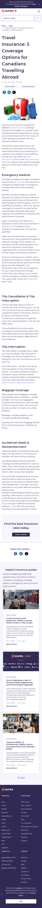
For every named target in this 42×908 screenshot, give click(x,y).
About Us (24, 857)
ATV (3, 844)
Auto (3, 802)
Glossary (24, 841)
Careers (23, 861)
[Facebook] (4, 92)
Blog (10, 26)
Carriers (24, 812)
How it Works (26, 805)
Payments (24, 830)
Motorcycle (6, 830)
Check (14, 506)
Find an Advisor (26, 809)
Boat (3, 841)
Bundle (4, 809)
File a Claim (25, 816)
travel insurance (28, 86)
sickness (21, 182)
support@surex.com (9, 857)
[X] (14, 92)
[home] (8, 791)
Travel (4, 827)
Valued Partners (26, 834)
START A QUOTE (21, 534)
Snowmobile (6, 834)
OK (21, 901)
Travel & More (10, 86)
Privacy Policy (26, 879)
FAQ (22, 819)
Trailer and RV (7, 837)
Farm (3, 823)
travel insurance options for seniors (18, 383)
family (9, 226)
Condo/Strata (6, 816)
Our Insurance (26, 823)
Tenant (4, 819)
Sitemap (24, 837)
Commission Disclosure (29, 827)
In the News (25, 875)
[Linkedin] (9, 92)
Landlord (5, 848)
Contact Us (25, 871)
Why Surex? (25, 802)
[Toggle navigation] (38, 11)
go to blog (21, 777)
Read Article (11, 644)
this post (31, 279)
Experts (23, 868)
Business (5, 812)
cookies (19, 888)
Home (3, 26)
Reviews (24, 882)
